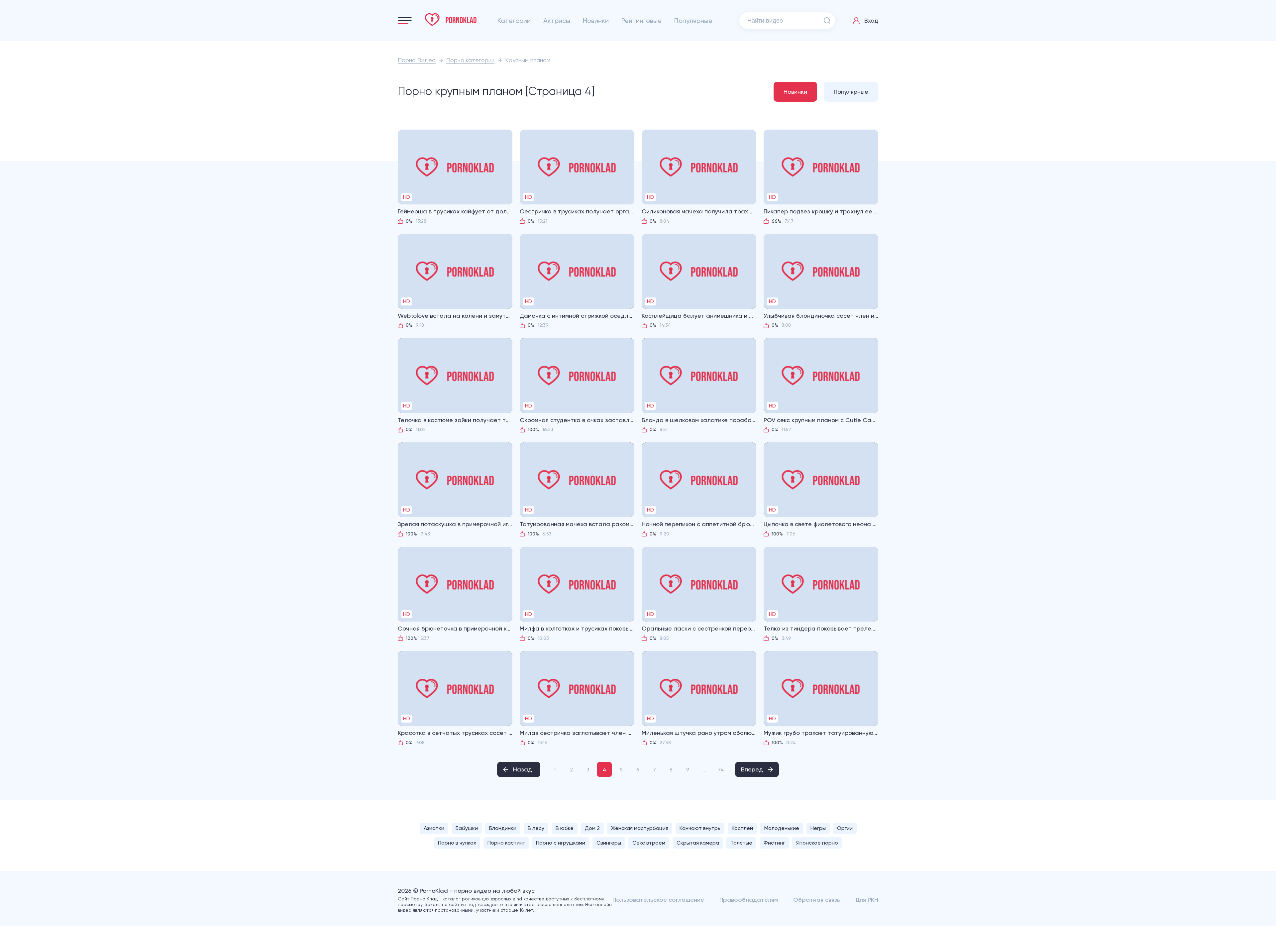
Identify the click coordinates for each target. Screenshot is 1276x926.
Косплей (742, 828)
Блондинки (502, 828)
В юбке (565, 828)
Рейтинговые (641, 21)
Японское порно (817, 843)
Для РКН (866, 899)
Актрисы (556, 21)
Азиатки (434, 828)
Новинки (596, 21)
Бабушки (467, 828)
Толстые (741, 843)
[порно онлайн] (451, 19)
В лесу (536, 828)
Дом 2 (592, 828)
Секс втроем (648, 843)
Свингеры (608, 843)
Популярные (693, 21)
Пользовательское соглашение (658, 899)
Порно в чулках (457, 843)
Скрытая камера (698, 843)
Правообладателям (748, 899)
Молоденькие (781, 828)
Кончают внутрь (700, 828)
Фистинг (774, 843)
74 (721, 769)
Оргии (845, 828)
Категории (514, 21)
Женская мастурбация (639, 828)
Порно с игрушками (560, 843)
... (704, 769)
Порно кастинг (506, 843)
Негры (818, 828)
